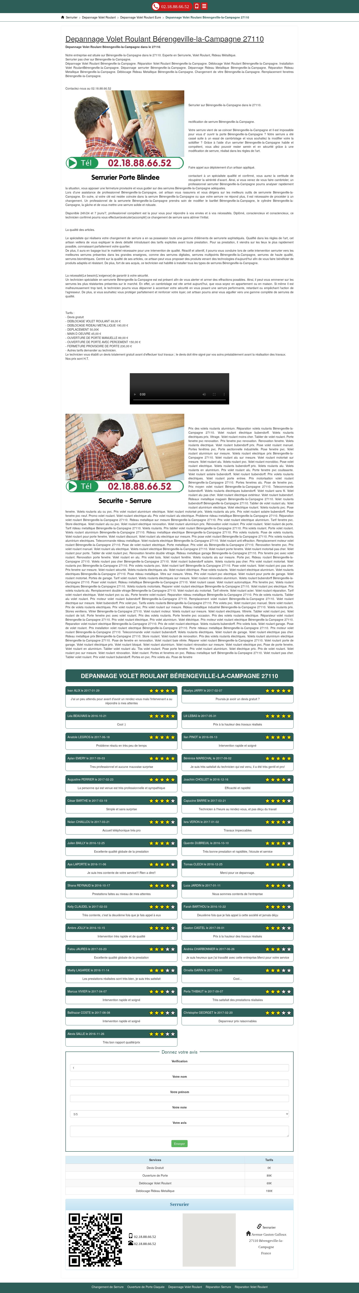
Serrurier (269, 1227)
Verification (180, 1061)
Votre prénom (179, 1092)
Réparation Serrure (218, 1287)
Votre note (179, 1107)
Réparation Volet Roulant (251, 1287)
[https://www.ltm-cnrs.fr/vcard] (95, 1240)
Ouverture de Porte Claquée (146, 1287)
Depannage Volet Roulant (185, 1287)
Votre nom (179, 1076)
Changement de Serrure (108, 1287)
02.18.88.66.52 (175, 6)
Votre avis (180, 1123)
